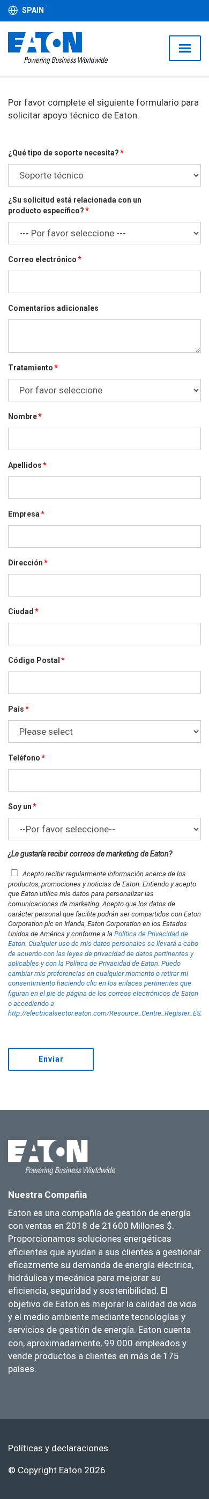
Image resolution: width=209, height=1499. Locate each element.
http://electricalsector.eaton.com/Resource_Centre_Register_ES (104, 1013)
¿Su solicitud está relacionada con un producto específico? (74, 205)
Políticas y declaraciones (58, 1448)
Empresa (24, 514)
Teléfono (24, 758)
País (16, 709)
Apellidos (25, 465)
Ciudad (21, 611)
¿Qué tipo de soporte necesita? (63, 152)
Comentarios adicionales (53, 308)
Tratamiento (30, 367)
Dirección (25, 562)
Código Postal (34, 660)
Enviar (51, 1059)
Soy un (20, 806)
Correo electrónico (42, 259)
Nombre (22, 416)
